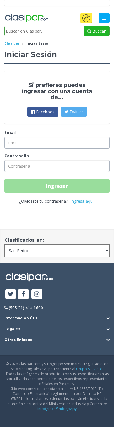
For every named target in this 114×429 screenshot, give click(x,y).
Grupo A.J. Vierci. (89, 368)
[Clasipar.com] (26, 18)
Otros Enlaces (18, 340)
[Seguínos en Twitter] (10, 294)
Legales (12, 329)
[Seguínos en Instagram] (36, 294)
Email (10, 132)
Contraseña (16, 155)
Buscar (98, 31)
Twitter (75, 111)
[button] (86, 18)
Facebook (45, 111)
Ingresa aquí (82, 201)
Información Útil (20, 318)
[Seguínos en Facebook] (24, 294)
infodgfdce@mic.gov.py (57, 408)
